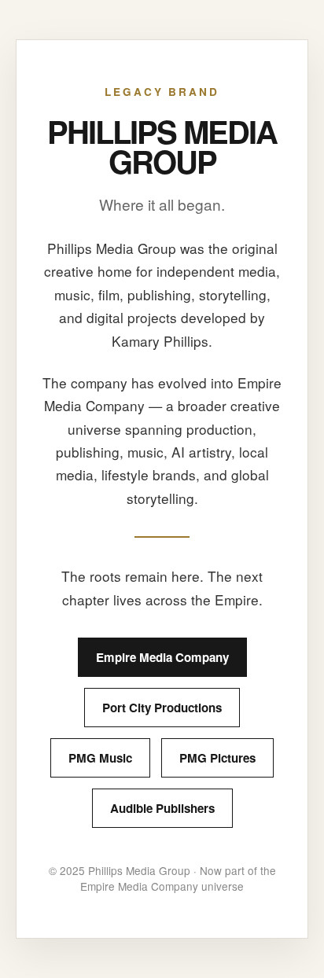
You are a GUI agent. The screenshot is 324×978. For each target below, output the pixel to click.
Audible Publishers (162, 808)
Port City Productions (162, 707)
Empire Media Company (162, 657)
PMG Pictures (217, 758)
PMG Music (100, 758)
